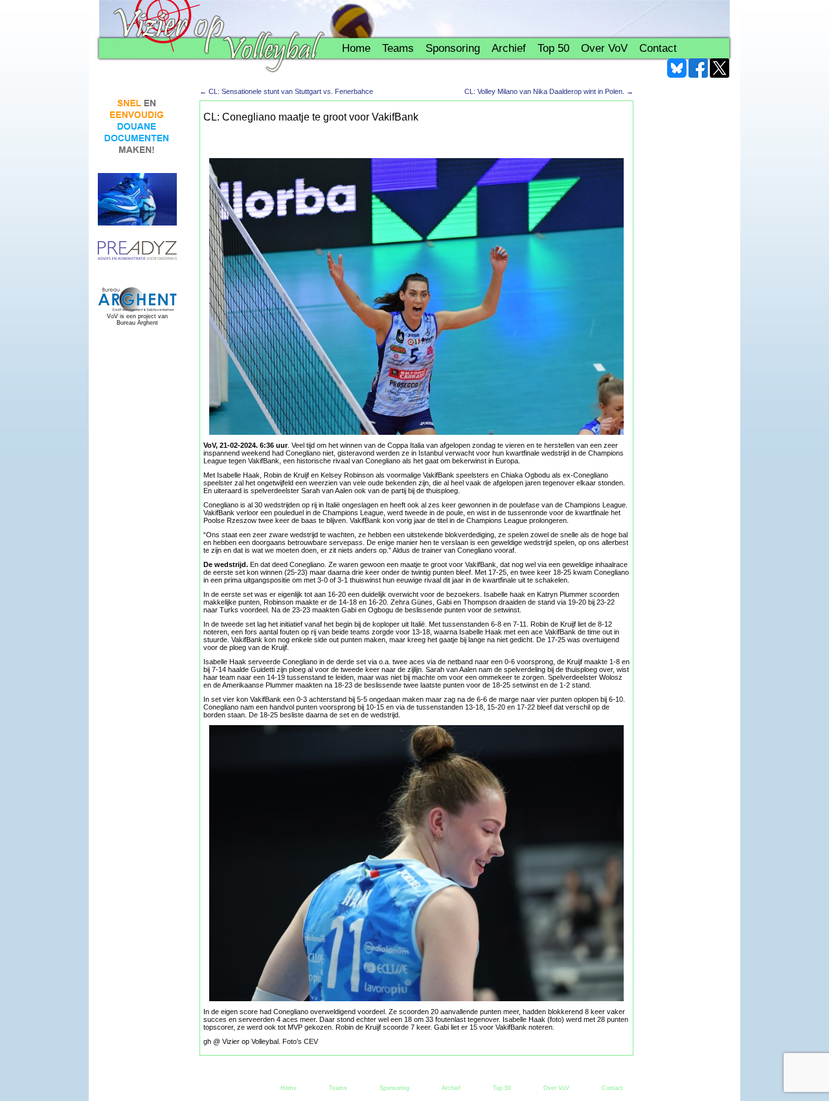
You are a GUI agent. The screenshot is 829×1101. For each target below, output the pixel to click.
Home (356, 48)
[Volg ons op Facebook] (698, 68)
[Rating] (137, 251)
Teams (398, 48)
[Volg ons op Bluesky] (677, 68)
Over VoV (604, 48)
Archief (509, 48)
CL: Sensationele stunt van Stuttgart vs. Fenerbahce (286, 91)
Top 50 (553, 48)
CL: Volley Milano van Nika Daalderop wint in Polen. (548, 91)
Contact (658, 48)
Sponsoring (453, 48)
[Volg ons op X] (719, 68)
